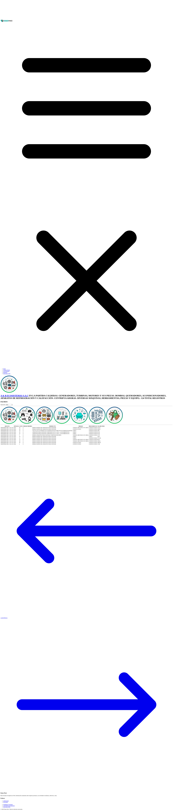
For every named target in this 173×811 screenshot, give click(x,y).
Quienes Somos (6, 370)
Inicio (4, 368)
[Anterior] (86, 616)
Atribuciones (6, 800)
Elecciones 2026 (6, 373)
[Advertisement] (41, 10)
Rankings (5, 372)
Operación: (3, 404)
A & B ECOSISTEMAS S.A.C (14, 395)
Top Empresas (6, 371)
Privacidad (5, 802)
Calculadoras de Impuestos (9, 805)
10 (5, 618)
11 (7, 618)
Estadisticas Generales (8, 804)
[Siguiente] (86, 790)
